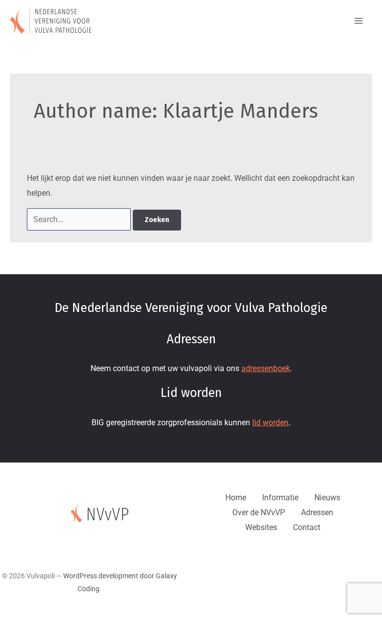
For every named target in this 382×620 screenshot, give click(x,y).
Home (235, 497)
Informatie (280, 497)
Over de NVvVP (258, 512)
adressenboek (265, 368)
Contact (306, 527)
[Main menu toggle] (359, 21)
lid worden (270, 422)
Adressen (317, 512)
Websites (261, 527)
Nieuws (327, 497)
